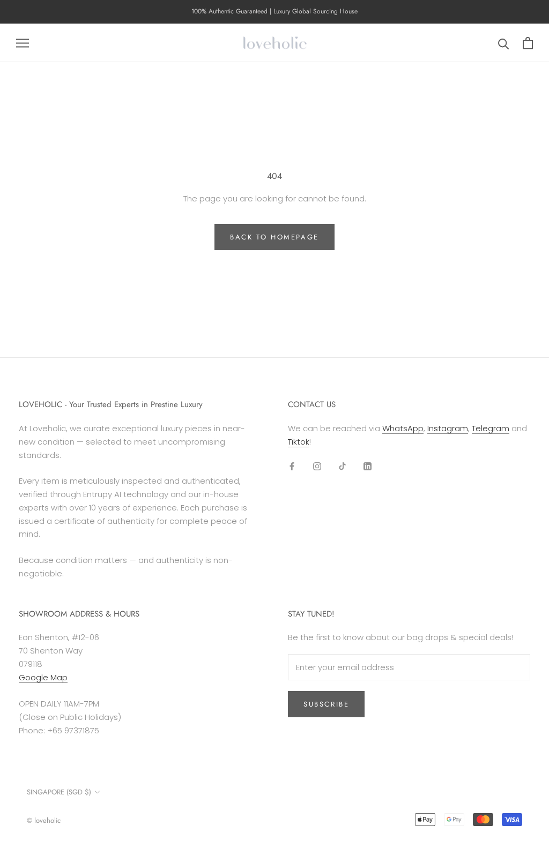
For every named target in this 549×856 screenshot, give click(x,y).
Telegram (490, 428)
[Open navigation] (22, 42)
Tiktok (298, 441)
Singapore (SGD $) (59, 792)
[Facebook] (292, 466)
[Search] (503, 43)
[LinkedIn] (367, 466)
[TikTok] (342, 466)
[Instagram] (317, 466)
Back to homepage (274, 237)
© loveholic (44, 820)
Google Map (43, 677)
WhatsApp (403, 428)
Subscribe (326, 704)
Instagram (447, 428)
